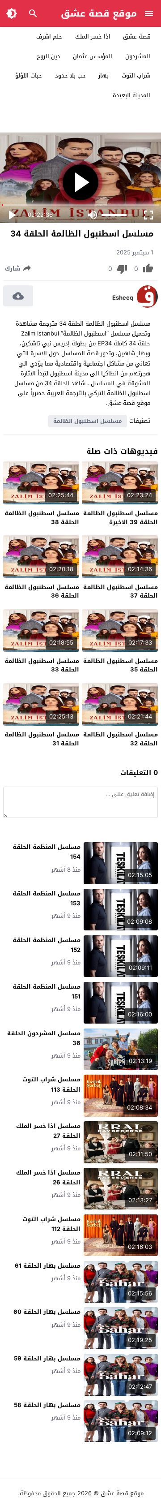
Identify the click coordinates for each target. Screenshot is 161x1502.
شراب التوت (136, 75)
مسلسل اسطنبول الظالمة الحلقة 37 (120, 591)
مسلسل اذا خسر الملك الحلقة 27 (48, 1130)
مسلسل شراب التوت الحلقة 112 (51, 1224)
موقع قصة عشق (99, 13)
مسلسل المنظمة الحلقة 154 (46, 851)
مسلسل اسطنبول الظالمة (87, 421)
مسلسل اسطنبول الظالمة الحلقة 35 (120, 665)
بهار (103, 75)
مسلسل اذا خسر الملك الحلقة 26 (48, 1177)
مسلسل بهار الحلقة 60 (46, 1311)
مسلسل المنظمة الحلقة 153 (46, 898)
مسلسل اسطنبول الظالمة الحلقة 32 (120, 739)
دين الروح (48, 56)
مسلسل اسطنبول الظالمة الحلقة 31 (41, 739)
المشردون (137, 56)
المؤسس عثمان (92, 56)
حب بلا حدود (70, 75)
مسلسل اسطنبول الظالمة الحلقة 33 (41, 665)
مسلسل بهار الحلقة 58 (47, 1405)
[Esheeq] (147, 305)
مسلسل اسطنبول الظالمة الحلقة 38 (41, 518)
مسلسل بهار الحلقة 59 (47, 1358)
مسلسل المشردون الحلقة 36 (43, 1038)
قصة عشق (137, 36)
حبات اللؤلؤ (28, 75)
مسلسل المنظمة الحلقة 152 (46, 944)
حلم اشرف (49, 36)
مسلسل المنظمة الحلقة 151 (46, 991)
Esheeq (122, 297)
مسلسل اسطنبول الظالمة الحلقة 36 (41, 591)
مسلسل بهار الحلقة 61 (47, 1265)
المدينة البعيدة (131, 95)
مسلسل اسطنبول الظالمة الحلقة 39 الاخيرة (120, 518)
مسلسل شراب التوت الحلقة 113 (51, 1084)
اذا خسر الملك (92, 36)
